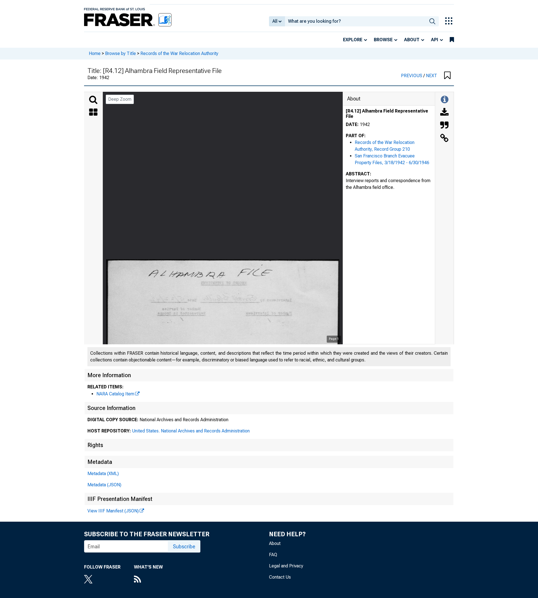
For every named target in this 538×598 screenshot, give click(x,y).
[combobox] (355, 21)
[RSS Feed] (148, 580)
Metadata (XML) (103, 473)
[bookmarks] (452, 39)
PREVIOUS (412, 75)
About (411, 39)
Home (95, 53)
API (434, 39)
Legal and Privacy (286, 566)
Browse (383, 39)
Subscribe (184, 546)
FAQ (273, 554)
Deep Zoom (119, 99)
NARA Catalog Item (115, 394)
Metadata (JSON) (104, 484)
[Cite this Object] (444, 126)
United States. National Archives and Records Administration (191, 431)
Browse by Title (120, 53)
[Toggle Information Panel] (444, 100)
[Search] (93, 100)
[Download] (444, 113)
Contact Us (280, 577)
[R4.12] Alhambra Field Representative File (387, 113)
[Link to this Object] (444, 139)
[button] (447, 76)
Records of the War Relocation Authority (179, 53)
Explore (352, 39)
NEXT (431, 75)
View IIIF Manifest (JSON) (113, 511)
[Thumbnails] (93, 113)
